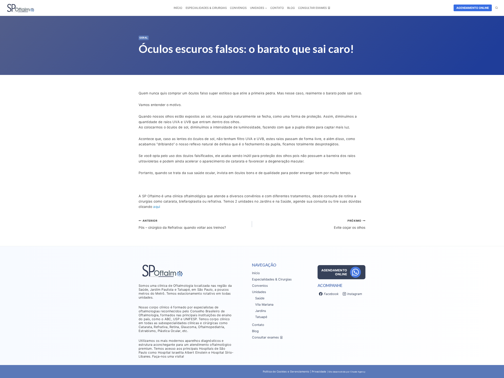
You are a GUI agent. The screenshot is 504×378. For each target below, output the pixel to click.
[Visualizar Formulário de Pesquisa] (496, 8)
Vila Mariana (264, 304)
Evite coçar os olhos (349, 224)
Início (178, 7)
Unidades (259, 292)
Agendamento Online (472, 7)
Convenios (238, 7)
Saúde (259, 298)
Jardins (260, 311)
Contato (277, 7)
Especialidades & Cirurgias (206, 7)
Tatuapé (261, 317)
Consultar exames (312, 7)
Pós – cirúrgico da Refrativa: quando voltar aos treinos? (182, 224)
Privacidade (319, 371)
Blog (291, 7)
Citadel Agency (357, 372)
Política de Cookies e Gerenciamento (286, 371)
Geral (143, 37)
